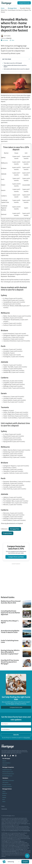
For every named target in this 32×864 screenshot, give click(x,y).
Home (2, 8)
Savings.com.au (21, 858)
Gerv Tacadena (7, 35)
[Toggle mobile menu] (27, 855)
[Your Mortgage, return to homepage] (6, 3)
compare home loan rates (16, 557)
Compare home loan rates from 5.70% (16, 547)
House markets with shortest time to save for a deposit (15, 66)
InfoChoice (28, 858)
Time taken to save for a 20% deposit (13, 63)
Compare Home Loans (24, 3)
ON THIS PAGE (6, 59)
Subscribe (16, 734)
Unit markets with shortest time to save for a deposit (16, 69)
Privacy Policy (27, 737)
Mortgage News (12, 8)
